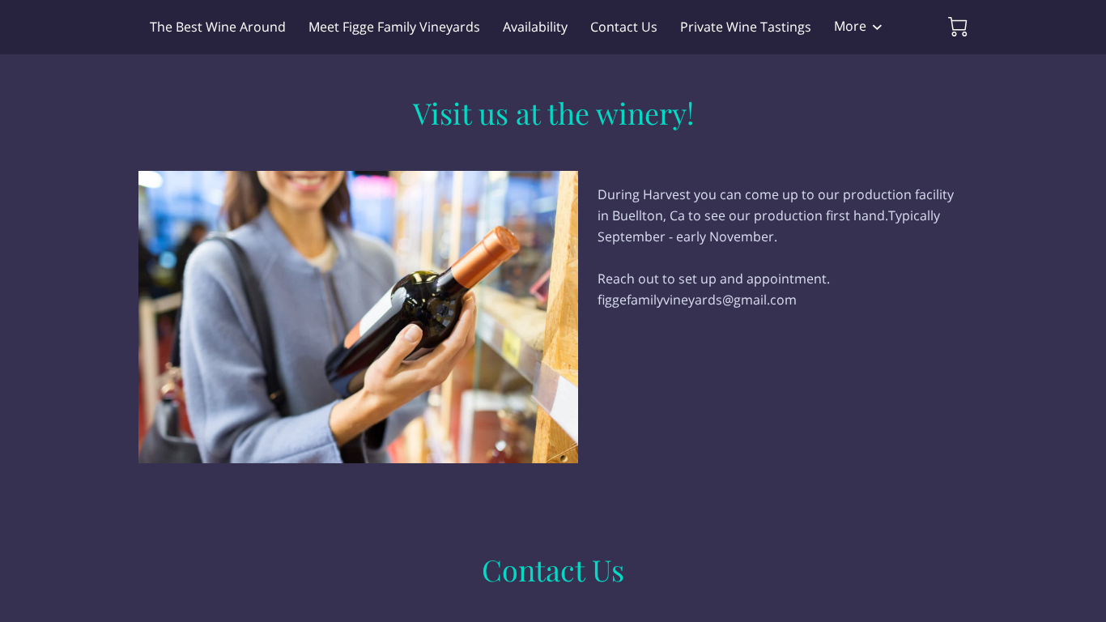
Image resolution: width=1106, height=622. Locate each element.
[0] (958, 26)
